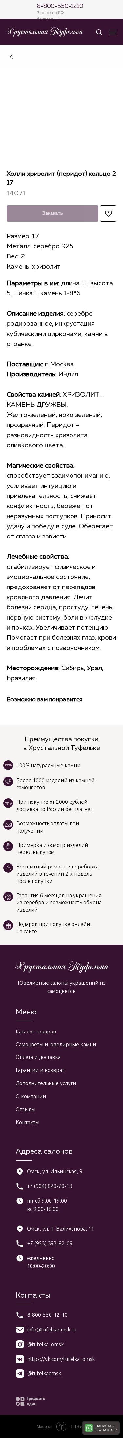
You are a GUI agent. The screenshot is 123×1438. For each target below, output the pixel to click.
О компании (31, 1096)
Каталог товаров (36, 1031)
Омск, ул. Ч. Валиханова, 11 (60, 1228)
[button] (99, 32)
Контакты (27, 1122)
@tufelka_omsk (45, 1344)
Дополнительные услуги (46, 1083)
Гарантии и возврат (40, 1070)
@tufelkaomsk (44, 1373)
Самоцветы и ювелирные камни (56, 1044)
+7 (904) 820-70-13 (49, 1186)
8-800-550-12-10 (47, 1315)
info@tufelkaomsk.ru (51, 1329)
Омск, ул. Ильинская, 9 (54, 1171)
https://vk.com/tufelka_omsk (61, 1359)
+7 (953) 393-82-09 (49, 1243)
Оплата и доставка (38, 1057)
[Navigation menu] (112, 32)
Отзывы (25, 1109)
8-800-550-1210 (60, 6)
